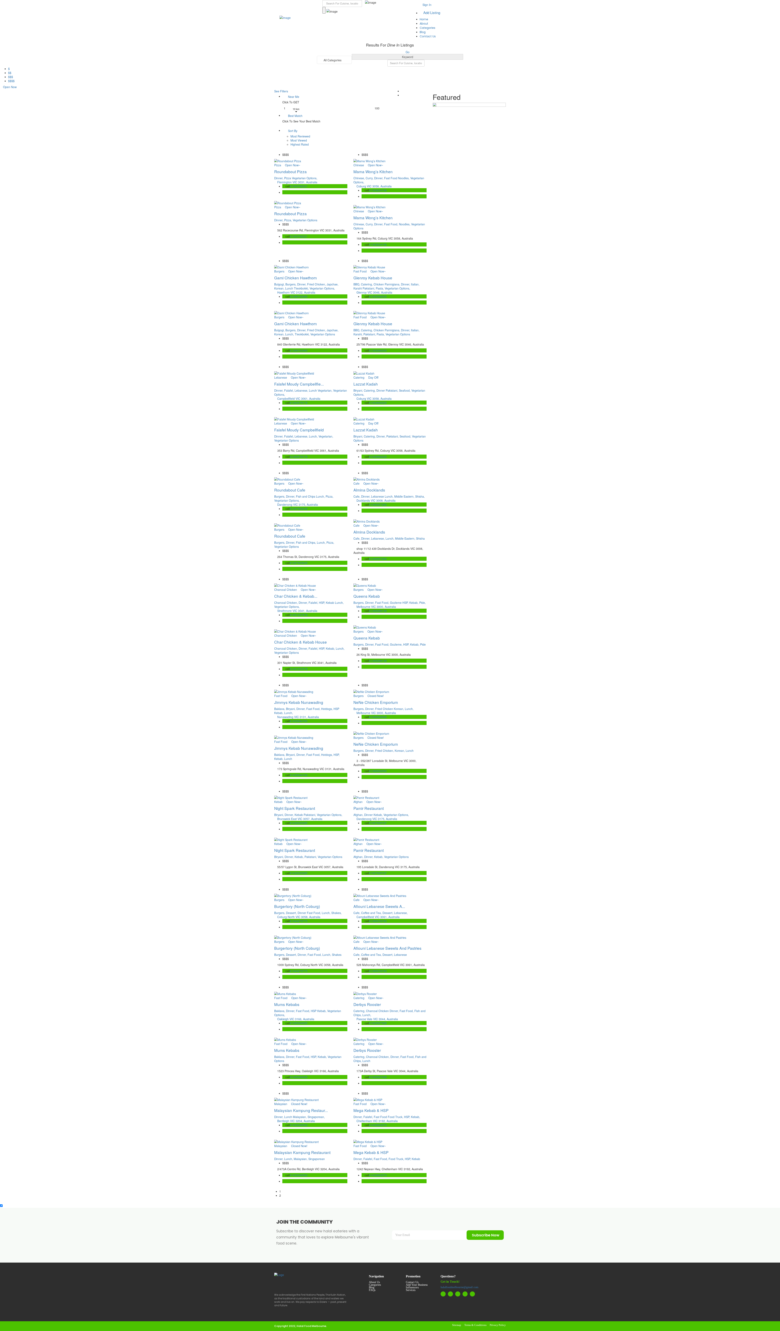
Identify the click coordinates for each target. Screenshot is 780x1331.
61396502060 (378, 717)
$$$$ (11, 81)
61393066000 (378, 296)
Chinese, (359, 178)
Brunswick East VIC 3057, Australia (299, 819)
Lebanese (280, 377)
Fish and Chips (306, 496)
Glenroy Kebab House (372, 277)
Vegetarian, (325, 390)
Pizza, (288, 220)
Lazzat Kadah (365, 384)
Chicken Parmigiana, (387, 284)
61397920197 (378, 823)
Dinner (381, 390)
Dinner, (279, 178)
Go (408, 52)
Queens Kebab (366, 596)
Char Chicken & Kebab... (295, 596)
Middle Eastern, (404, 496)
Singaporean (316, 1159)
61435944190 (299, 721)
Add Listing (431, 12)
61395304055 (299, 1023)
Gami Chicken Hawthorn (295, 277)
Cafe (356, 483)
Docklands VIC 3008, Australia (375, 500)
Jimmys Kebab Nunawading (298, 702)
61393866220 (378, 403)
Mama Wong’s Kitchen (373, 171)
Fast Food (391, 178)
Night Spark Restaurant (294, 808)
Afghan (358, 802)
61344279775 (299, 921)
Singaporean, (316, 1117)
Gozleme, (396, 644)
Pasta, (380, 288)
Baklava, (280, 709)
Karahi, (358, 334)
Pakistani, (369, 288)
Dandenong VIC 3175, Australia (297, 504)
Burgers (279, 271)
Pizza (277, 165)
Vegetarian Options (305, 220)
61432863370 (378, 1125)
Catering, (367, 284)
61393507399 (378, 1023)
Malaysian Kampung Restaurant (302, 1152)
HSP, (322, 603)
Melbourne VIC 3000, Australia (376, 607)
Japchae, (332, 284)
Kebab (330, 603)
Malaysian (280, 1104)
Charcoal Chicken (285, 590)
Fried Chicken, (317, 284)
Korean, (279, 288)
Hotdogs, (327, 709)
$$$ (10, 77)
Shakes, (336, 913)
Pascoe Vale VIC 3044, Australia (377, 1019)
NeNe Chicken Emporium (375, 702)
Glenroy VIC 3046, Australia (374, 292)
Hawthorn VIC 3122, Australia (296, 292)
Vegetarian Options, (304, 178)
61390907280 (378, 504)
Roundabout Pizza (290, 171)
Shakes (336, 955)
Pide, (422, 603)
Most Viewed (298, 140)
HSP (336, 709)
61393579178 (299, 403)
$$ (9, 73)
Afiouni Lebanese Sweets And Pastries (387, 948)
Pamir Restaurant (368, 808)
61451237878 (299, 615)
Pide (423, 644)
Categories (427, 28)
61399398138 (378, 611)
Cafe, (357, 496)
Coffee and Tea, (371, 913)
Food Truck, (396, 1117)
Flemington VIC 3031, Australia (297, 182)
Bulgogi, (279, 284)
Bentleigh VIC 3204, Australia (296, 1121)
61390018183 (378, 921)
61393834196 (378, 190)
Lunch (289, 288)
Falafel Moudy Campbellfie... (299, 384)
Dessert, (292, 913)
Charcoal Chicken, (286, 603)
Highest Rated (299, 144)
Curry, (370, 178)
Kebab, (331, 648)
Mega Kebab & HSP (371, 1110)
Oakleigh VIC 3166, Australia (295, 1019)
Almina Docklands (369, 490)
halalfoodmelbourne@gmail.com (459, 1287)
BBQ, (357, 284)
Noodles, (404, 178)
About (424, 24)
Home (424, 19)
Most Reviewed (300, 136)
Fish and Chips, (306, 542)
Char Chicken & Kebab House (300, 642)
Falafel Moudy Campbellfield (299, 429)
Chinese (358, 165)
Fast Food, (391, 224)
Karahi (358, 288)
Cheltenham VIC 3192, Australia (377, 1121)
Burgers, (291, 284)
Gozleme (396, 603)
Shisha (420, 538)
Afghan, (358, 815)
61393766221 (299, 186)
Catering (358, 377)
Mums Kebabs (286, 1004)
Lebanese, (302, 390)
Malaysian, (300, 1117)
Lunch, (290, 334)
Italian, (415, 284)
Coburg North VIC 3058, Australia (298, 917)
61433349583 (299, 1125)
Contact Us (428, 36)
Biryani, (358, 390)
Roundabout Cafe (289, 490)
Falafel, (289, 390)
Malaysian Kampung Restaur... (301, 1110)
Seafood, (405, 390)
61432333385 (299, 823)
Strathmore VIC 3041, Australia (297, 611)
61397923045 (299, 509)
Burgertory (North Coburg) (297, 906)
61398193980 (299, 296)
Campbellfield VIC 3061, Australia (298, 398)
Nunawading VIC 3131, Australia (298, 717)
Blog (423, 32)
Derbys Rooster (367, 1004)
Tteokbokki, (302, 288)
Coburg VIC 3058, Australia (374, 186)
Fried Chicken (384, 709)
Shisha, (420, 496)
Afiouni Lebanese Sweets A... (379, 906)
